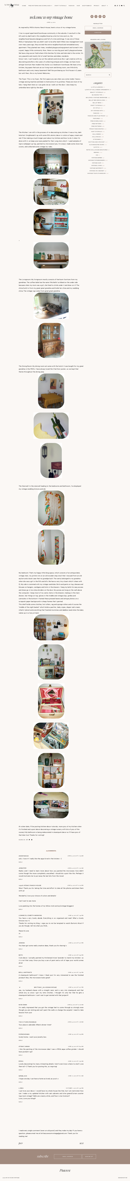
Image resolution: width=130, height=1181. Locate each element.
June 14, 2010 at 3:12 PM (75, 942)
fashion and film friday (98, 115)
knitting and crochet (97, 142)
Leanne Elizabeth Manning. (30, 915)
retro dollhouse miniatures (97, 149)
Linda (21, 1088)
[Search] (109, 75)
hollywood (97, 136)
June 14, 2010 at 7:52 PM (75, 972)
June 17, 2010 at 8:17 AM (75, 1075)
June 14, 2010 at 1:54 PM (75, 915)
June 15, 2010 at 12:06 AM (75, 1004)
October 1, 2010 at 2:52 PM (74, 1088)
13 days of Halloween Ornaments (98, 89)
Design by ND (122, 1177)
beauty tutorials (97, 92)
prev (21, 1143)
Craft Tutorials (60, 5)
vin (98, 155)
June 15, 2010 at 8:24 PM (75, 1046)
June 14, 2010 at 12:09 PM (75, 885)
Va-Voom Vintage (13, 1177)
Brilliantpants (25, 972)
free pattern (98, 123)
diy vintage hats (97, 110)
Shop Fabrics (87, 5)
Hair (78, 5)
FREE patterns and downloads (39, 5)
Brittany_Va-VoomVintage (45, 987)
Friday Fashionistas (97, 129)
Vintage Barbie (98, 157)
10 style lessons (98, 87)
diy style (97, 108)
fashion (97, 113)
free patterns (97, 126)
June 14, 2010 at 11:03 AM (75, 855)
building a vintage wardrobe (98, 97)
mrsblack (23, 1076)
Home (24, 5)
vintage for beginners (97, 160)
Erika (21, 1061)
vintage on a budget (97, 170)
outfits (98, 147)
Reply (21, 862)
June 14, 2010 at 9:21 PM (75, 987)
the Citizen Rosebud (28, 1022)
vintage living (97, 165)
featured (97, 118)
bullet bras (98, 102)
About (104, 5)
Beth (21, 955)
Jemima (22, 943)
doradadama (24, 1034)
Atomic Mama (24, 1046)
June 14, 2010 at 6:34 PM (75, 955)
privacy (96, 5)
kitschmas (97, 139)
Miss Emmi (23, 1005)
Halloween (98, 134)
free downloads (97, 121)
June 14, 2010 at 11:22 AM (75, 868)
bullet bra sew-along (98, 100)
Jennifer (22, 868)
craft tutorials (98, 105)
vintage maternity (98, 168)
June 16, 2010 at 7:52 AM (75, 1061)
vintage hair (97, 163)
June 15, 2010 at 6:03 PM (75, 1034)
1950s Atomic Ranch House (30, 885)
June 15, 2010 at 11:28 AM (75, 1022)
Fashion (71, 5)
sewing (98, 152)
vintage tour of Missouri (97, 173)
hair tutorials (97, 131)
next (81, 1143)
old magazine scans (97, 144)
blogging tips (98, 95)
